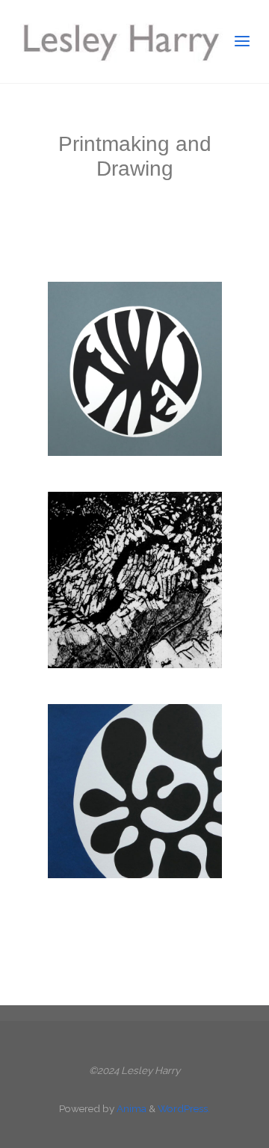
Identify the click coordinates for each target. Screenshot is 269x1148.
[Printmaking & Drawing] (119, 42)
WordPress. (184, 1108)
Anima (130, 1108)
